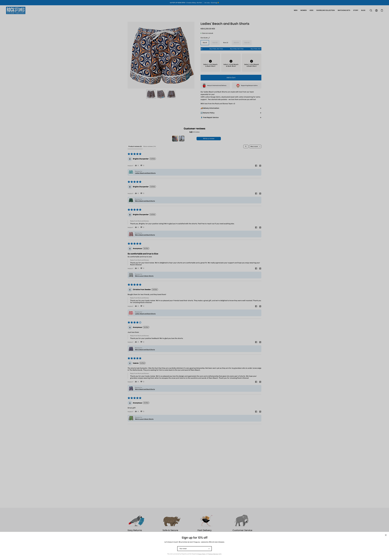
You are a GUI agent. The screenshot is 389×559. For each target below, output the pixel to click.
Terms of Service (213, 554)
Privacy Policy (201, 554)
